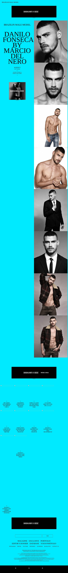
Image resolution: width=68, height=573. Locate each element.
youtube (25, 546)
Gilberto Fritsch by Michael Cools (20, 405)
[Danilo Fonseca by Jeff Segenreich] (48, 417)
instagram (12, 546)
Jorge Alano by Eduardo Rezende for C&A (34, 405)
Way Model (17, 69)
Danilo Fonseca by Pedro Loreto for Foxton (6, 510)
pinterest (32, 546)
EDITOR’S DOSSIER (20, 543)
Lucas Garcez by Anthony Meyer (7, 430)
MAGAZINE (22, 541)
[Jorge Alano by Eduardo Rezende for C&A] (34, 392)
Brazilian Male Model (10, 2)
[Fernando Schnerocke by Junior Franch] (20, 417)
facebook (40, 546)
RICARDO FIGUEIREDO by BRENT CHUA (7, 405)
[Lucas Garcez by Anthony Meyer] (7, 417)
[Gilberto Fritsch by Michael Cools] (20, 392)
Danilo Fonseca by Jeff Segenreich (48, 430)
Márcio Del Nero (17, 73)
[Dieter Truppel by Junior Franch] (34, 417)
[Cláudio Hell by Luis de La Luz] (48, 392)
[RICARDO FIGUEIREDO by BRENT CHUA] (7, 392)
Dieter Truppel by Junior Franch (34, 430)
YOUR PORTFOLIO (48, 543)
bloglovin (47, 546)
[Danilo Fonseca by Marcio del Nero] (20, 442)
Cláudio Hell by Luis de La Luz (47, 404)
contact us (55, 546)
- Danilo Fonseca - (17, 72)
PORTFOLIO (45, 541)
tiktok (19, 546)
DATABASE (34, 543)
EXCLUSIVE (34, 541)
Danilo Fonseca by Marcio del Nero (20, 455)
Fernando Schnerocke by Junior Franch (20, 430)
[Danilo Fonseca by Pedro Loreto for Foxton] (7, 470)
